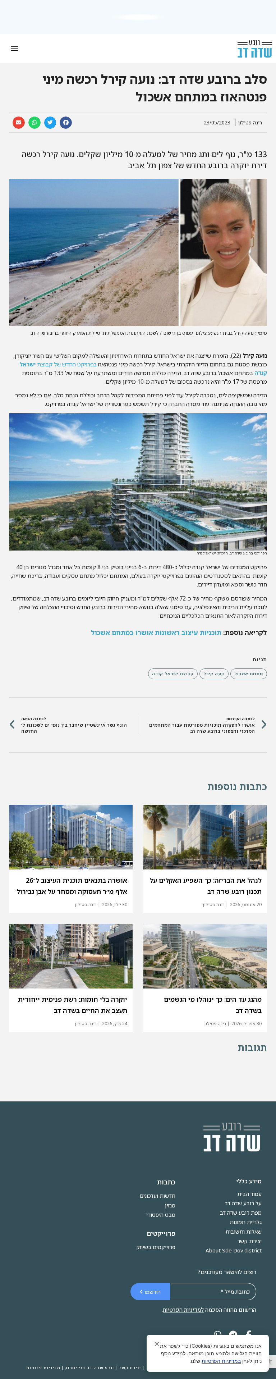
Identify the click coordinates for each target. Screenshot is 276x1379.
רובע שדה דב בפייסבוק (90, 1367)
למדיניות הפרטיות (183, 1310)
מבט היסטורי (160, 1214)
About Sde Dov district (234, 1250)
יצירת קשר (249, 1241)
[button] (269, 1361)
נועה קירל (214, 674)
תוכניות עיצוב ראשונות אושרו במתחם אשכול (156, 632)
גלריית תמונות (246, 1221)
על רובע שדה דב (243, 1203)
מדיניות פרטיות (43, 1367)
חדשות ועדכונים (157, 1195)
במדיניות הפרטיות (221, 1361)
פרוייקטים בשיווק (155, 1247)
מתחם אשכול (248, 674)
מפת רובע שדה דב (241, 1212)
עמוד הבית (249, 1193)
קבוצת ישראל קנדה (173, 674)
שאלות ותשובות (243, 1231)
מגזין (170, 1205)
